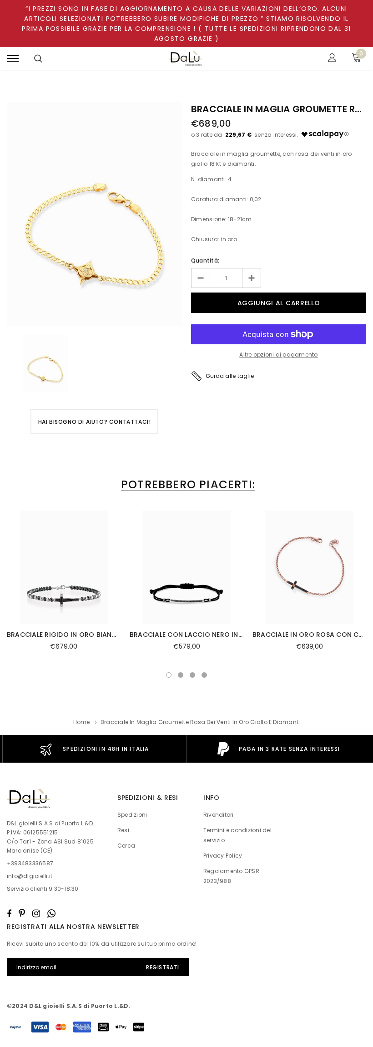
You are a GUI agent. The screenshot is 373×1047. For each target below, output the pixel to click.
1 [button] (168, 675)
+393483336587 (30, 863)
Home (81, 722)
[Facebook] (9, 913)
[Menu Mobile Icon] (13, 59)
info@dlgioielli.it (29, 876)
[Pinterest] (22, 913)
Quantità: (205, 260)
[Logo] (185, 59)
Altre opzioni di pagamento (278, 354)
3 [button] (192, 675)
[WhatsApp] (51, 913)
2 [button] (180, 675)
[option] (94, 214)
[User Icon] (332, 58)
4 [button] (204, 675)
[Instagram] (36, 913)
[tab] (186, 484)
